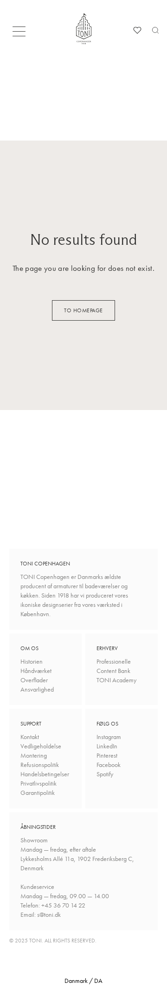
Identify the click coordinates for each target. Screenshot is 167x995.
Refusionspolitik (39, 764)
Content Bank (113, 670)
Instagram (108, 737)
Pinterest (106, 755)
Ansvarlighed (37, 689)
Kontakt (29, 737)
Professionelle (113, 661)
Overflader (34, 680)
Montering (33, 755)
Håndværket (35, 670)
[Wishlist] (137, 30)
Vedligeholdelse (40, 746)
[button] (22, 33)
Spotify (104, 774)
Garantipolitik (37, 792)
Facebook (108, 764)
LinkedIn (106, 746)
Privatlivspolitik (38, 783)
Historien (31, 661)
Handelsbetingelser (44, 774)
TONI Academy (116, 680)
